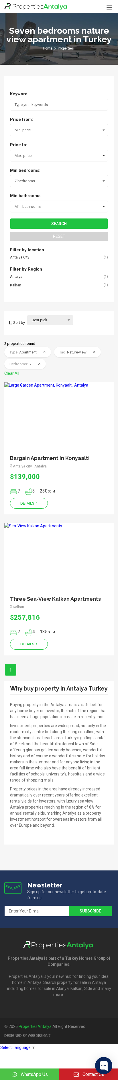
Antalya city (19, 257)
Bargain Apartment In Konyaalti (50, 458)
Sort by (18, 322)
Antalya (16, 276)
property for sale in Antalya (81, 982)
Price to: (18, 144)
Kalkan (15, 285)
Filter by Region (26, 269)
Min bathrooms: (26, 195)
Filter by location (27, 249)
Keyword (18, 93)
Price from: (21, 119)
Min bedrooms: (25, 170)
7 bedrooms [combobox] (25, 181)
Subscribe (90, 911)
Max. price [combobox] (23, 155)
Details (27, 503)
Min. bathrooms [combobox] (28, 206)
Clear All (11, 373)
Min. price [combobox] (23, 130)
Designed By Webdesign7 (27, 1035)
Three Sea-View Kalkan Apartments (55, 599)
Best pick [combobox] (39, 320)
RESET (59, 236)
